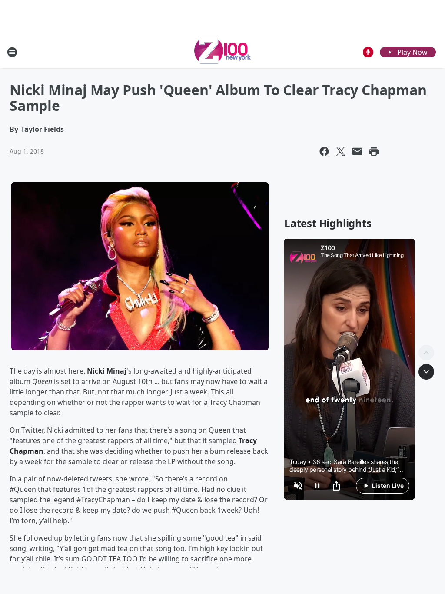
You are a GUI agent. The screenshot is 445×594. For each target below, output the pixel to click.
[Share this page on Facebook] (324, 151)
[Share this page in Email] (357, 151)
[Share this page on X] (341, 151)
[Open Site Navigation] (12, 52)
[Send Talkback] (368, 52)
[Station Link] (222, 52)
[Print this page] (374, 151)
